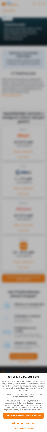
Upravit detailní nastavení (23, 428)
